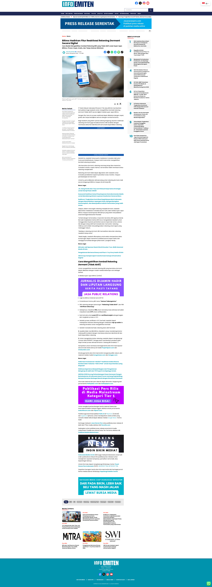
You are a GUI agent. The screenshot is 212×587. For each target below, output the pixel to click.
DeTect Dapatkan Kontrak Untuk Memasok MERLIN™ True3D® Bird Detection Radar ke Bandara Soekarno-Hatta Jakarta (141, 95)
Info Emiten (69, 13)
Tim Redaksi (100, 580)
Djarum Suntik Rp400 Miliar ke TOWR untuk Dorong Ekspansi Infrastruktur (79, 17)
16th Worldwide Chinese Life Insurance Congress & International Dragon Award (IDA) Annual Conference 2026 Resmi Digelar (141, 74)
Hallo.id (101, 414)
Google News (112, 418)
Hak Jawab (131, 580)
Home (62, 13)
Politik (93, 13)
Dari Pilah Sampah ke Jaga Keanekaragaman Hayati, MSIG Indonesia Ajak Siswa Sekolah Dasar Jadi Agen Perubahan (141, 139)
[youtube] (148, 4)
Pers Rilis (133, 13)
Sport (117, 13)
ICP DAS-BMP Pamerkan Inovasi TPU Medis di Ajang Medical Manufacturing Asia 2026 (141, 84)
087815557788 (113, 466)
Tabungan (103, 502)
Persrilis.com (105, 425)
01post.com (98, 410)
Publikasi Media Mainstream (88, 432)
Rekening (86, 502)
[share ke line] (119, 53)
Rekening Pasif (95, 502)
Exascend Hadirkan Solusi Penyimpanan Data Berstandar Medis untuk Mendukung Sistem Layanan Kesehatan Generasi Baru (100, 195)
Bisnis (68, 36)
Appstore (84, 416)
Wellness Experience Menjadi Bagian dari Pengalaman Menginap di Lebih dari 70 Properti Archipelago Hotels (97, 370)
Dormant (79, 502)
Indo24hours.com (84, 410)
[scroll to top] (204, 584)
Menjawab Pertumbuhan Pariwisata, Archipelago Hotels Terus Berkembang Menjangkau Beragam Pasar (141, 63)
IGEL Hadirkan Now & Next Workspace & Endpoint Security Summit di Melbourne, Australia (141, 43)
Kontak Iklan (120, 580)
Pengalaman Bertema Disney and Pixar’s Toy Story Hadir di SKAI (100, 252)
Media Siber (109, 580)
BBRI (70, 502)
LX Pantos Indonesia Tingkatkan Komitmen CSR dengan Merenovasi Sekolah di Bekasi (141, 106)
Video (139, 13)
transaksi (117, 502)
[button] (115, 104)
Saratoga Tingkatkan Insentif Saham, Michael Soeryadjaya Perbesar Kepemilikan (127, 17)
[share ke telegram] (115, 53)
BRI (74, 502)
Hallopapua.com (107, 384)
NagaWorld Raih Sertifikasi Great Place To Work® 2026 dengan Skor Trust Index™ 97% (141, 52)
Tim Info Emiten (70, 51)
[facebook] (136, 4)
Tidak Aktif (110, 502)
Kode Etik (90, 580)
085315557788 (103, 466)
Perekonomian (78, 13)
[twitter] (140, 4)
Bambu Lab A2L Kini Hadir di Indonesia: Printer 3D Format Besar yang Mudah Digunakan (141, 115)
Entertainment (108, 13)
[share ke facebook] (105, 53)
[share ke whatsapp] (112, 53)
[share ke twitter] (109, 53)
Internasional (124, 13)
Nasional (87, 13)
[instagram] (144, 4)
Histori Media (80, 580)
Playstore (109, 414)
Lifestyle (100, 13)
